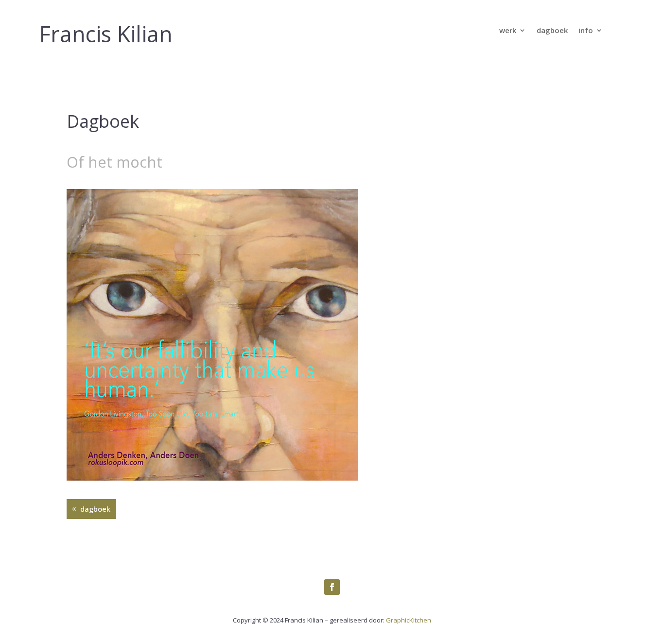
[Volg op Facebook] (332, 587)
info (585, 31)
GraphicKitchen (408, 620)
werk (507, 31)
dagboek (552, 31)
